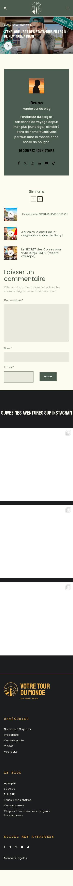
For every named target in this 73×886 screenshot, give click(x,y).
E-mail (9, 367)
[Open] (36, 464)
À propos (10, 783)
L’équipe (9, 789)
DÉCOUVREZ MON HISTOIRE (36, 150)
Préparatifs (11, 735)
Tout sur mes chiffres (17, 800)
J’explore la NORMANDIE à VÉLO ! (44, 214)
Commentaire (13, 300)
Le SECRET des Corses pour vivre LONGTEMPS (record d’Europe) (41, 253)
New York (26, 25)
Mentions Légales (15, 858)
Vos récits (10, 752)
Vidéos (8, 746)
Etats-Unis (11, 25)
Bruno (36, 103)
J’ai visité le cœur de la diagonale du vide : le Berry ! (42, 233)
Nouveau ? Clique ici (17, 729)
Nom (8, 348)
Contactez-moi (14, 805)
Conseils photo (14, 740)
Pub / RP (9, 794)
